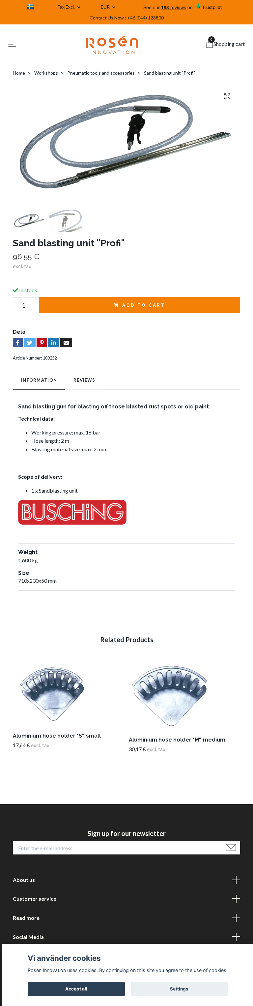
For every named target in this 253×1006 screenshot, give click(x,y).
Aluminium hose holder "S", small (57, 736)
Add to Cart (143, 305)
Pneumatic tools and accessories (101, 73)
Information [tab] (39, 380)
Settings (179, 988)
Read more (26, 918)
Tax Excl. (66, 7)
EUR (106, 7)
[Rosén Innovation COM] (112, 44)
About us (24, 880)
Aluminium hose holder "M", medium (177, 740)
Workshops (46, 73)
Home (19, 73)
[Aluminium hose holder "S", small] (68, 693)
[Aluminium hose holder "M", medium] (184, 695)
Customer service (34, 898)
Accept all (76, 988)
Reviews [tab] (84, 380)
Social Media (28, 937)
